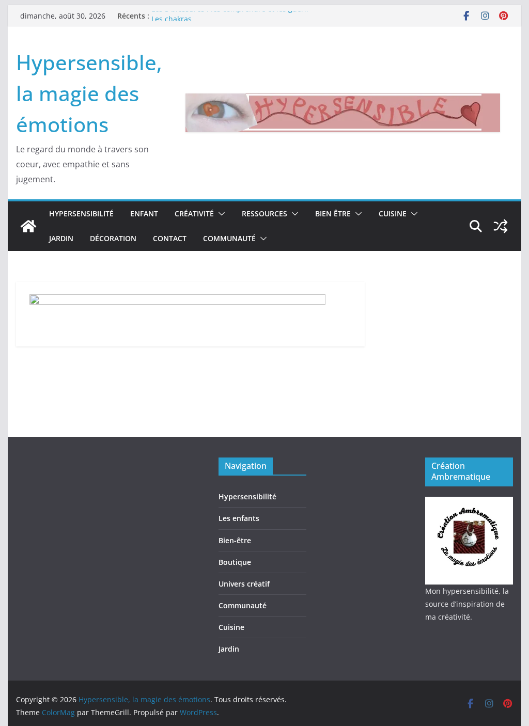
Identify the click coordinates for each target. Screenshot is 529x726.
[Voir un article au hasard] (500, 226)
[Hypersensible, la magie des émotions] (28, 226)
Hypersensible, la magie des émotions (89, 93)
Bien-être (235, 540)
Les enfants (239, 518)
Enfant (144, 213)
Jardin (61, 238)
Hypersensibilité (81, 213)
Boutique (235, 562)
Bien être (333, 213)
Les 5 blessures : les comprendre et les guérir (230, 13)
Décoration (113, 238)
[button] (219, 214)
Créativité (194, 213)
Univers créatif (244, 584)
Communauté (229, 238)
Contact (169, 238)
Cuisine (393, 213)
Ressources (264, 213)
